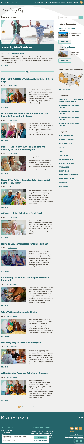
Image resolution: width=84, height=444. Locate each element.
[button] (81, 2)
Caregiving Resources (65, 143)
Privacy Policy (69, 437)
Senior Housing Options (66, 179)
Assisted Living (75, 35)
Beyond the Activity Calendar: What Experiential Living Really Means (25, 181)
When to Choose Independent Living (19, 312)
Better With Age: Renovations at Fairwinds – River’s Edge (27, 80)
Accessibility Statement (76, 435)
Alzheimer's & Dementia (66, 139)
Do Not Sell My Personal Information (40, 440)
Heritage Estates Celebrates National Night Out (24, 243)
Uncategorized (63, 187)
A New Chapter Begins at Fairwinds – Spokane (24, 373)
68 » (34, 407)
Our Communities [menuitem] (56, 2)
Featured (22, 53)
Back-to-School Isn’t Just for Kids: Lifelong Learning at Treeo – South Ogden (23, 148)
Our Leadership (5, 432)
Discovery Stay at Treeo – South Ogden (21, 342)
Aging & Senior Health (13, 53)
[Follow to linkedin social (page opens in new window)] (11, 427)
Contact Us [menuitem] (76, 2)
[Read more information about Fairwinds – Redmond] (63, 33)
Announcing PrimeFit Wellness (16, 47)
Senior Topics (62, 183)
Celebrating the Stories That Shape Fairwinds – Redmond (25, 279)
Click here (29, 439)
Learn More (64, 42)
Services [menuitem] (48, 2)
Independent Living (76, 33)
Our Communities (12, 85)
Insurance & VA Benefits (66, 163)
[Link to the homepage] (9, 2)
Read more (4, 107)
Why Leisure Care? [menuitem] (39, 2)
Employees (61, 147)
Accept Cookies (41, 437)
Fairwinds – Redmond (66, 28)
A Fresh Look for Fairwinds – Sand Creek (22, 213)
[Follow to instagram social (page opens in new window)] (5, 427)
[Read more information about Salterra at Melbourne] (63, 52)
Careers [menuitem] (63, 2)
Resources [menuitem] (68, 2)
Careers (3, 434)
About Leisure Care (6, 430)
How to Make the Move (65, 159)
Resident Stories (63, 171)
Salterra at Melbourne (66, 47)
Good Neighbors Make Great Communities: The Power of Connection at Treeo (24, 115)
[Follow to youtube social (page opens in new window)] (9, 427)
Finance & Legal (63, 155)
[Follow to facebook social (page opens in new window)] (2, 427)
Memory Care (74, 54)
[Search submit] (81, 17)
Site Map (80, 437)
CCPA (75, 437)
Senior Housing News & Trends (68, 175)
